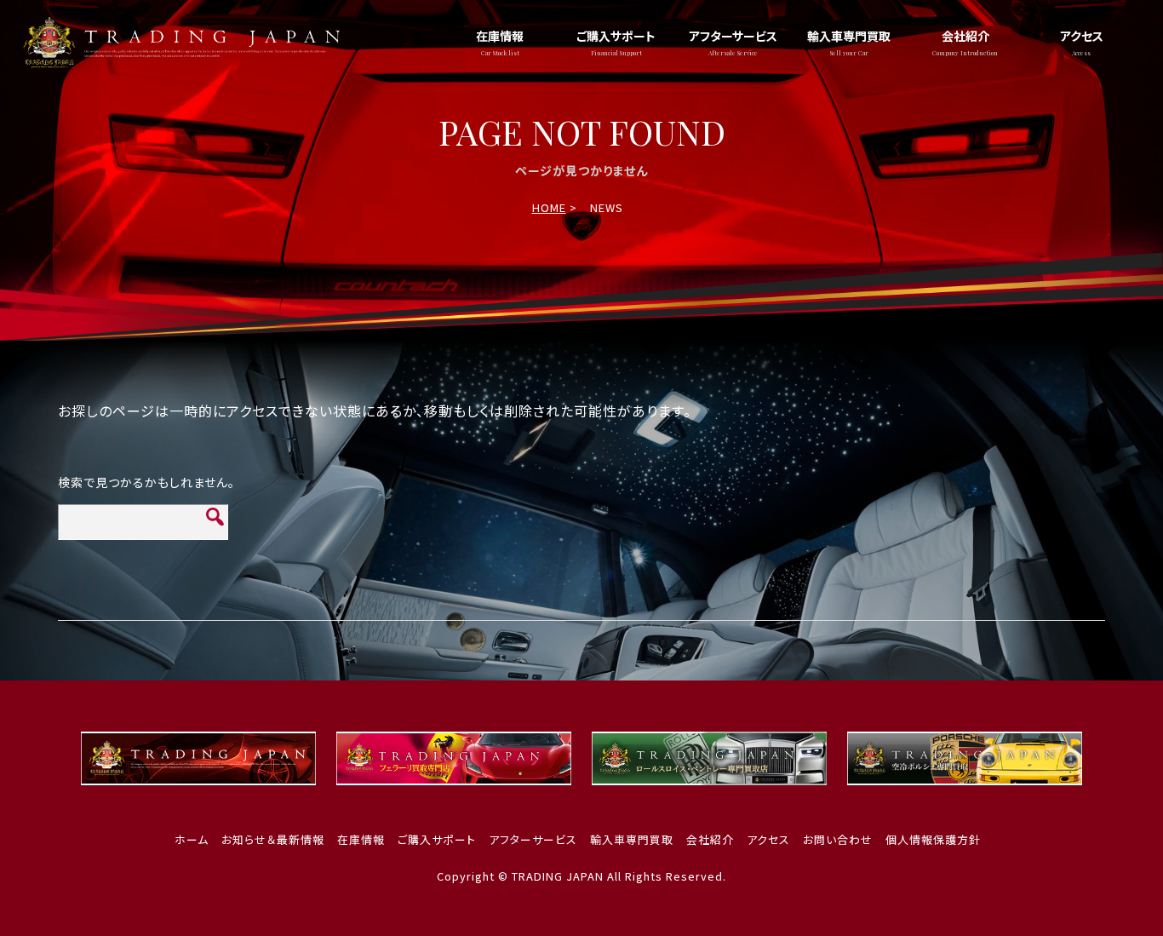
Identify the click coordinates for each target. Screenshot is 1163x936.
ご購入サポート (616, 42)
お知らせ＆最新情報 (272, 839)
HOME (549, 207)
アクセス (1081, 42)
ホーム (192, 839)
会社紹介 (965, 42)
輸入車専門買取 (849, 42)
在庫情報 (500, 42)
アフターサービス (733, 42)
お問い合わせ (838, 839)
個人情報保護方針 (933, 839)
